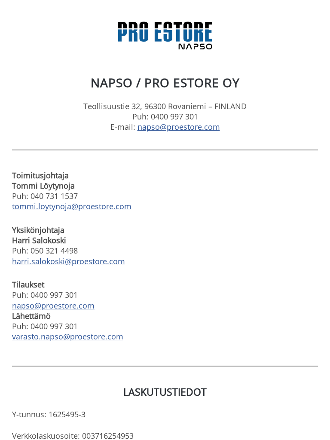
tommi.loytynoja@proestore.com (71, 206)
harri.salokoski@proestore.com (68, 261)
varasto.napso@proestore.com (67, 336)
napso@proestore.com (179, 127)
